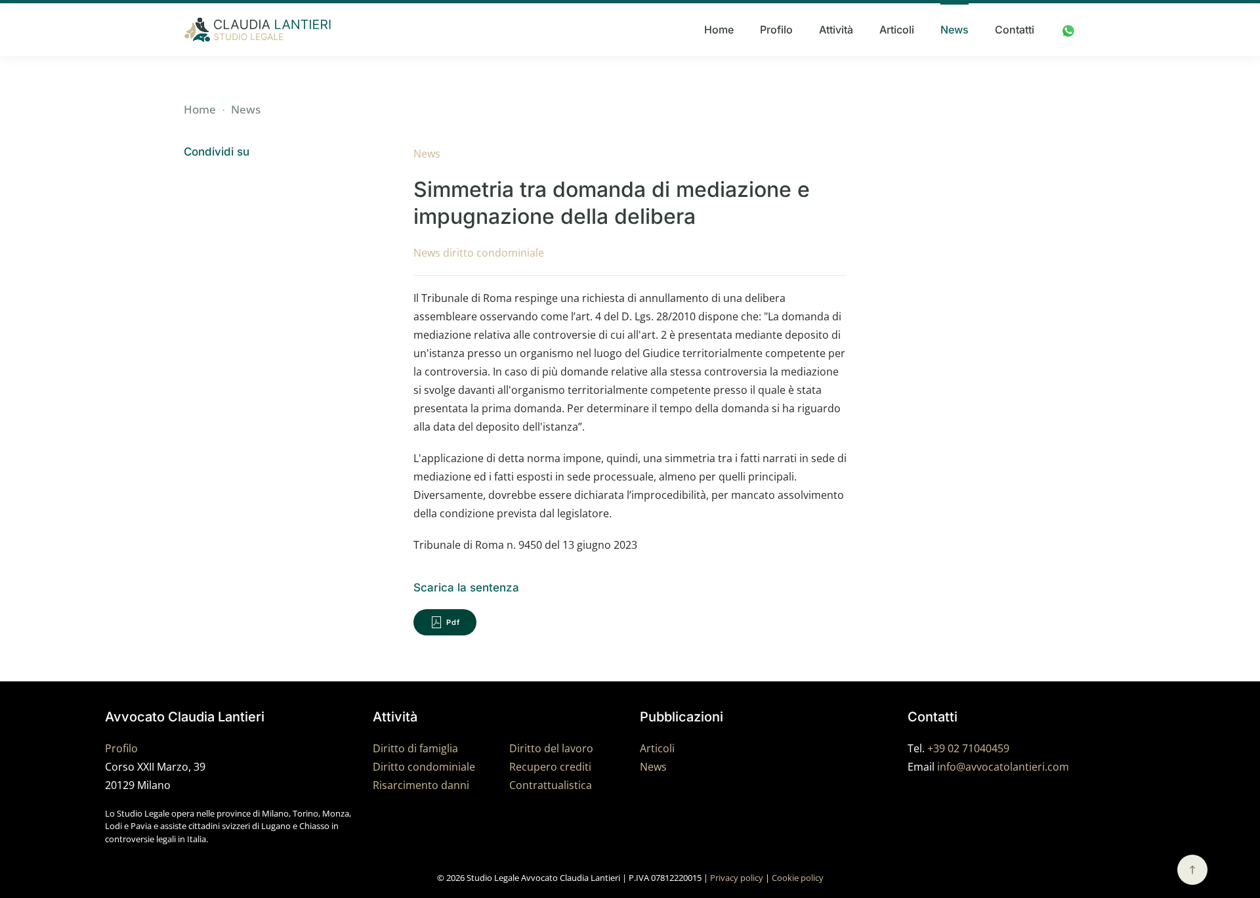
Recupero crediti (550, 766)
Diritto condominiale (424, 766)
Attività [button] (836, 29)
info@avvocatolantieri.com (1003, 766)
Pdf (453, 622)
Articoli (896, 29)
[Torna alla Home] (257, 29)
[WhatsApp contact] (1068, 29)
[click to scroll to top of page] (1192, 870)
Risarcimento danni (421, 785)
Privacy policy (736, 878)
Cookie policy (798, 878)
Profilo (776, 29)
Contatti (1014, 29)
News (954, 29)
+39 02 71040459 (968, 748)
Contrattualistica (550, 785)
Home (719, 29)
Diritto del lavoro (551, 748)
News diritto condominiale (478, 253)
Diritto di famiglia (415, 748)
